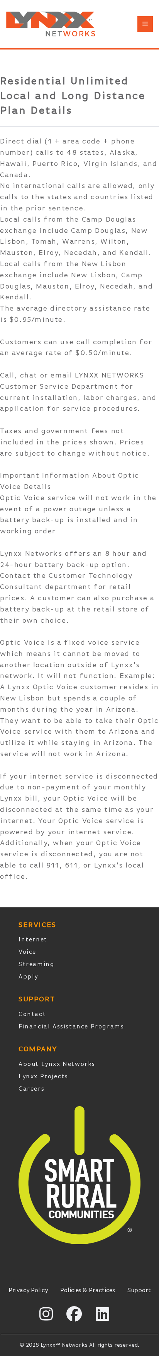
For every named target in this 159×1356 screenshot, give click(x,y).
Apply (28, 977)
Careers (31, 1089)
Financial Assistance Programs (71, 1027)
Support (139, 1291)
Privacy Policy (28, 1291)
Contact (32, 1014)
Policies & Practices (87, 1291)
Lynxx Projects (43, 1077)
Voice (27, 952)
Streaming (36, 964)
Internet (33, 940)
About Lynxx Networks (57, 1064)
